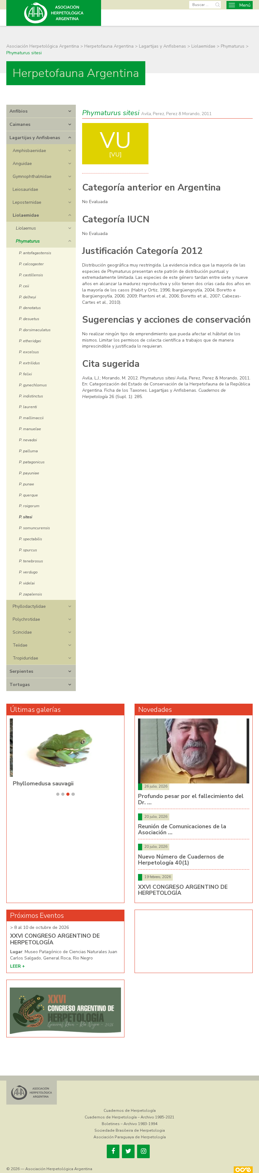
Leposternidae (27, 202)
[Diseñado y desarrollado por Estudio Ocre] (243, 1169)
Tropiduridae (25, 658)
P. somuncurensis (34, 528)
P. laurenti (28, 406)
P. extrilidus (29, 363)
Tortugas (19, 685)
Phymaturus (28, 241)
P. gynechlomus (33, 385)
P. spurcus (28, 550)
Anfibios (18, 111)
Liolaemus (26, 228)
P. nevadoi (28, 440)
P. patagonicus (32, 462)
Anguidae (22, 164)
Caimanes (19, 124)
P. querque (28, 495)
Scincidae (22, 632)
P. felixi (25, 374)
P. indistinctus (31, 396)
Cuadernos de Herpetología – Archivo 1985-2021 (129, 1117)
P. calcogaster (31, 264)
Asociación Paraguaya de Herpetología (129, 1137)
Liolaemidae (26, 215)
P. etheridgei (30, 340)
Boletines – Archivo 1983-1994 (129, 1123)
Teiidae (20, 645)
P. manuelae (30, 428)
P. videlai (27, 583)
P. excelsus (29, 352)
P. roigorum (29, 505)
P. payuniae (29, 473)
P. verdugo (28, 572)
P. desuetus (29, 318)
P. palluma (28, 451)
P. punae (26, 484)
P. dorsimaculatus (35, 329)
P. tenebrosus (31, 561)
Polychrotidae (26, 619)
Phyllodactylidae (29, 606)
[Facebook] (113, 1151)
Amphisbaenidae (29, 151)
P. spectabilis (30, 539)
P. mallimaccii (31, 417)
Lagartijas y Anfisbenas (34, 138)
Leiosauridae (25, 189)
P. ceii (24, 286)
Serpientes (21, 671)
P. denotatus (30, 307)
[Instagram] (143, 1151)
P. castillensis (31, 275)
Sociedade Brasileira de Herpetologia (129, 1130)
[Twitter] (128, 1151)
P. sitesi (25, 516)
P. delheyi (27, 297)
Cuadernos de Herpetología (130, 1110)
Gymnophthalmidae (32, 176)
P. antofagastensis (35, 252)
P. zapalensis (30, 594)
